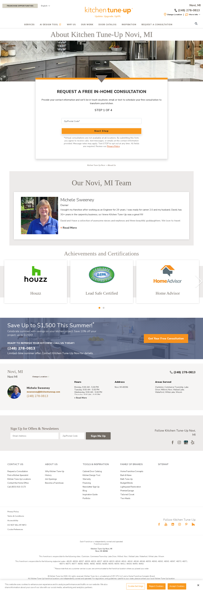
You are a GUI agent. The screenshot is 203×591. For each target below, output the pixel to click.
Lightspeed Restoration (130, 487)
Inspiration (129, 24)
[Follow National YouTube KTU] (165, 524)
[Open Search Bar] (196, 24)
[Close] (198, 585)
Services (29, 24)
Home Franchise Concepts (131, 471)
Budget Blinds (126, 483)
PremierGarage (127, 490)
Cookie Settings (135, 586)
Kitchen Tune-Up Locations (19, 479)
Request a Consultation (17, 471)
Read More (70, 227)
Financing (87, 483)
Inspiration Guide (90, 494)
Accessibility (12, 520)
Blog (85, 490)
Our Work (87, 24)
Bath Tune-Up (126, 479)
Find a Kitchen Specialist (17, 475)
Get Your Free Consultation (166, 338)
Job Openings (51, 479)
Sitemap (163, 464)
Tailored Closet (127, 494)
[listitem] (35, 281)
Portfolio (86, 498)
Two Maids (125, 498)
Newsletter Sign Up (91, 487)
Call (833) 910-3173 (16, 487)
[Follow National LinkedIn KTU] (172, 524)
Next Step (101, 131)
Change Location (174, 14)
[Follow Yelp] (193, 442)
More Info (193, 14)
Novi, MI (195, 5)
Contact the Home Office (18, 483)
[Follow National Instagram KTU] (179, 524)
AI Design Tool (49, 24)
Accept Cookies (177, 586)
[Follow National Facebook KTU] (159, 524)
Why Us (71, 24)
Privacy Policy (113, 146)
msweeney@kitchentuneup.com (43, 391)
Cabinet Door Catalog (92, 471)
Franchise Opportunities (20, 6)
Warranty (87, 479)
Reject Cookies (156, 586)
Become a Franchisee (54, 483)
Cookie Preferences (15, 529)
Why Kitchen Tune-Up (54, 471)
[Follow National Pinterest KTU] (186, 524)
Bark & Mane (125, 475)
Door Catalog (108, 24)
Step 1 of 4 (103, 110)
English (44, 6)
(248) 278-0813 (185, 372)
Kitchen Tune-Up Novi (96, 165)
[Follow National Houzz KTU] (193, 524)
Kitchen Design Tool (91, 475)
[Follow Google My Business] (186, 442)
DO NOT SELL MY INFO (16, 525)
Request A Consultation (157, 24)
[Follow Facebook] (173, 442)
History (48, 475)
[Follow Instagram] (179, 442)
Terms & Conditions (15, 516)
